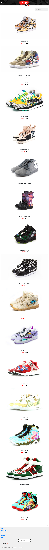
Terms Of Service (21, 547)
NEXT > (48, 525)
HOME (2, 528)
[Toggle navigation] (1, 2)
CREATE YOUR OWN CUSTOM (6, 533)
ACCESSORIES (3, 535)
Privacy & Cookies (14, 547)
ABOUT (2, 538)
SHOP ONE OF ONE (4, 530)
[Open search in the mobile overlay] (24, 540)
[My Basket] (47, 2)
